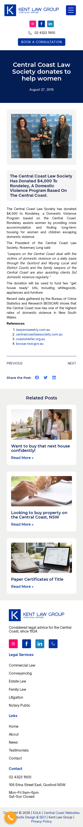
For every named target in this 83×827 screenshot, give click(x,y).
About (14, 734)
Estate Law (17, 681)
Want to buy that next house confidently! (40, 448)
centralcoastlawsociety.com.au (39, 334)
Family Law (17, 689)
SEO (42, 817)
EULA (37, 813)
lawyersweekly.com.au (33, 330)
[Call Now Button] (10, 818)
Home (13, 726)
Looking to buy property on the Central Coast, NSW (39, 515)
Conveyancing (20, 673)
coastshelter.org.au (30, 339)
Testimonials (19, 750)
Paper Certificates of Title (37, 579)
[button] (37, 377)
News (13, 742)
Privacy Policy (41, 821)
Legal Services (21, 655)
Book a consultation (41, 42)
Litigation (16, 697)
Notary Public (19, 705)
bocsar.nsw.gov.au (29, 343)
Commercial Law (22, 665)
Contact (15, 758)
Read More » (22, 458)
